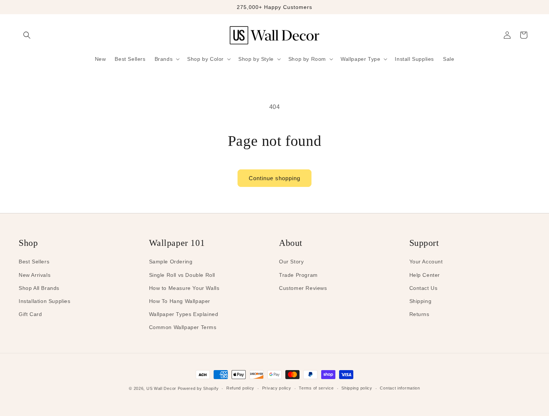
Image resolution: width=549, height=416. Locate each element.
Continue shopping (274, 178)
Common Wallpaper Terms (183, 327)
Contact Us (423, 288)
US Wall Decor (161, 388)
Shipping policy (356, 388)
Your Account (426, 262)
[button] (27, 35)
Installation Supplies (45, 301)
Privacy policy (276, 388)
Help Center (424, 275)
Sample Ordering (171, 262)
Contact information (400, 388)
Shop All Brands (39, 288)
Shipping (420, 301)
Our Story (291, 262)
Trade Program (298, 275)
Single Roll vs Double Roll (182, 275)
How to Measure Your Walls (184, 288)
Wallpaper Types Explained (183, 314)
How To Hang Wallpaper (180, 301)
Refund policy (240, 388)
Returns (419, 314)
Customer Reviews (303, 288)
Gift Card (30, 314)
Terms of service (316, 388)
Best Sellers (34, 262)
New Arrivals (34, 275)
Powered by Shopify (198, 388)
